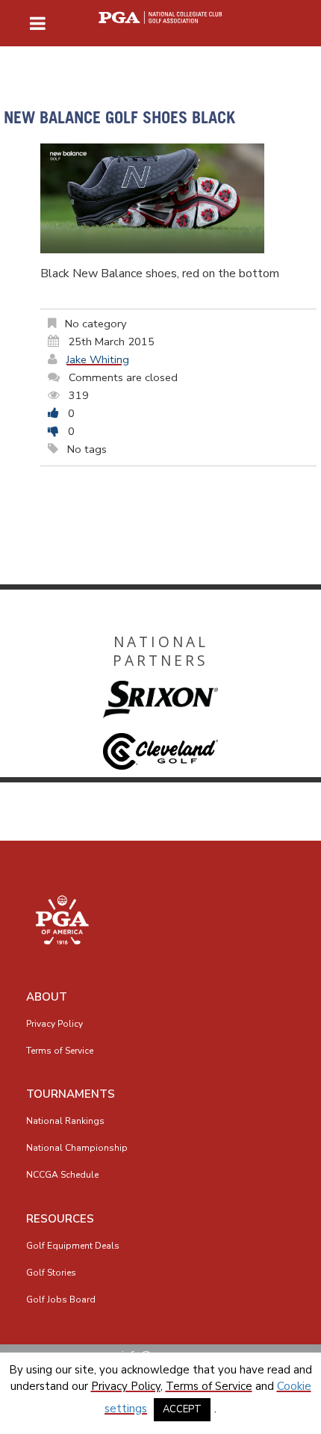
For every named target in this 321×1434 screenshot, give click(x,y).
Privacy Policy (54, 1024)
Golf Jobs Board (61, 1299)
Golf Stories (51, 1273)
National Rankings (65, 1121)
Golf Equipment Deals (72, 1246)
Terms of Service (59, 1051)
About (46, 996)
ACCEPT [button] (182, 1409)
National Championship (77, 1148)
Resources (60, 1218)
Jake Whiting (97, 359)
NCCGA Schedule (62, 1175)
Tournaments (70, 1094)
